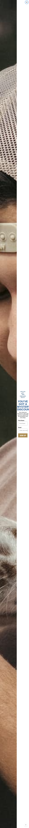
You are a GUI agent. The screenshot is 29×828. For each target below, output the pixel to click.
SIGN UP (23, 435)
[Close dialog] (26, 2)
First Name (21, 420)
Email (19, 427)
